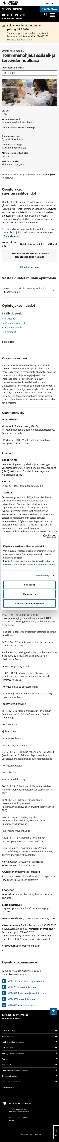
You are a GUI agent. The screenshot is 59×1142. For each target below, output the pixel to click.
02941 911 (26, 1117)
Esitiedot (10, 318)
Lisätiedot (10, 331)
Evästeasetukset (8, 1087)
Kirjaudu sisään (49, 9)
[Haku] (46, 14)
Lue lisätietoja (43, 575)
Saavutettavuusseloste (11, 1082)
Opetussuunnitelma (13, 67)
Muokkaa (27, 594)
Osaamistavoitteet (15, 323)
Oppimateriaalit (13, 327)
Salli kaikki (29, 584)
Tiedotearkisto (7, 1036)
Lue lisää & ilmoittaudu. (20, 39)
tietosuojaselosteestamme (41, 564)
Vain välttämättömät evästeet (29, 603)
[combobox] (29, 73)
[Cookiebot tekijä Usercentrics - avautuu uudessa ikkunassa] (43, 536)
